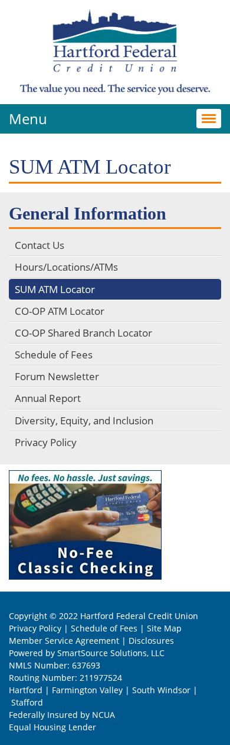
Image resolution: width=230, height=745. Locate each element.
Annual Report (48, 398)
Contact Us (39, 245)
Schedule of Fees (54, 354)
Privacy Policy (46, 442)
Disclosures (151, 640)
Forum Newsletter (57, 376)
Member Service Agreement (64, 640)
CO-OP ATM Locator (59, 311)
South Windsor (161, 690)
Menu (28, 118)
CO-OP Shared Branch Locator (83, 333)
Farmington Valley (87, 690)
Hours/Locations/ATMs (66, 267)
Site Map (164, 628)
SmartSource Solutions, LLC (111, 652)
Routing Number (42, 677)
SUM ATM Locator (55, 289)
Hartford (25, 690)
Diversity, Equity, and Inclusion (84, 420)
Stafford (27, 702)
